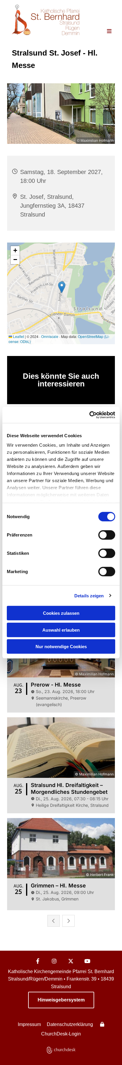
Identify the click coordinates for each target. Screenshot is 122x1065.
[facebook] (37, 961)
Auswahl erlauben (61, 629)
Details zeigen (89, 595)
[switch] (106, 535)
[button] (105, 31)
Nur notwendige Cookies (61, 646)
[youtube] (87, 961)
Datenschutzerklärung (70, 1024)
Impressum (29, 1024)
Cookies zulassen (61, 613)
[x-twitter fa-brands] (70, 961)
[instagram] (54, 961)
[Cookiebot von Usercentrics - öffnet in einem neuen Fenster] (89, 415)
